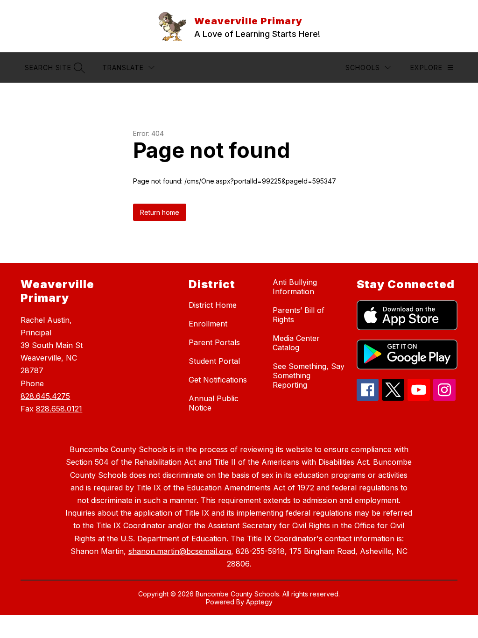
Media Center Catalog (296, 342)
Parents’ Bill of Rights (298, 314)
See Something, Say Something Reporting (308, 376)
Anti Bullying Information (295, 286)
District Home (213, 305)
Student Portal (214, 361)
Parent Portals (214, 342)
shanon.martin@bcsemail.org (179, 551)
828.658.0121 (59, 408)
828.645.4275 (45, 396)
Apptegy (259, 602)
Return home (159, 212)
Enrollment (208, 323)
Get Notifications (218, 379)
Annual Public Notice (214, 403)
